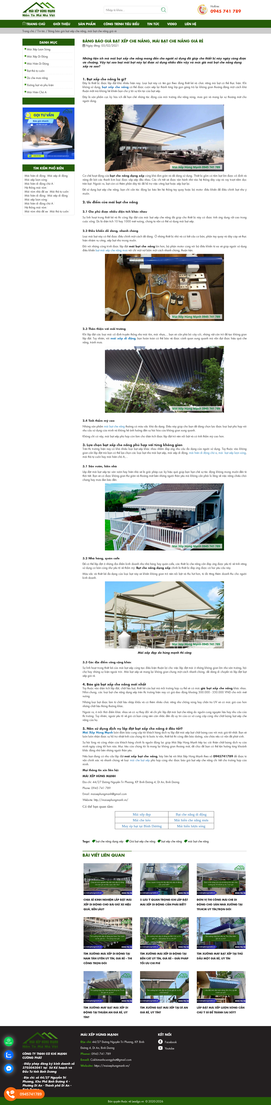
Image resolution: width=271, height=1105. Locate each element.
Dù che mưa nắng (37, 77)
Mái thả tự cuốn (59, 191)
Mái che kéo (142, 820)
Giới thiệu (61, 24)
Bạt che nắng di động (191, 814)
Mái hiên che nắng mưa (191, 820)
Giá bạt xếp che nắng (142, 841)
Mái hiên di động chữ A (39, 183)
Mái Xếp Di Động (37, 56)
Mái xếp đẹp (142, 814)
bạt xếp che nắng (115, 86)
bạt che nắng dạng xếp (109, 841)
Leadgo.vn (138, 1101)
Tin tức (153, 24)
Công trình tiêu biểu (121, 24)
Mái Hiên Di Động (38, 63)
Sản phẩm (87, 24)
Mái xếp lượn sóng (36, 179)
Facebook (171, 1042)
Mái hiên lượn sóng (191, 826)
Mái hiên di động (35, 175)
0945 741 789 (225, 10)
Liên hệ (190, 24)
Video (172, 24)
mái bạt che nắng (198, 841)
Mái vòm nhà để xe (36, 191)
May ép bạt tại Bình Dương (142, 826)
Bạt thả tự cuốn (35, 70)
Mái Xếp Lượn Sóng (38, 49)
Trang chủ (35, 24)
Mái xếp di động (57, 175)
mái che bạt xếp (140, 760)
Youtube (169, 1048)
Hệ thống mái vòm (35, 187)
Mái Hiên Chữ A (37, 92)
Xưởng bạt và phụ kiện (40, 84)
